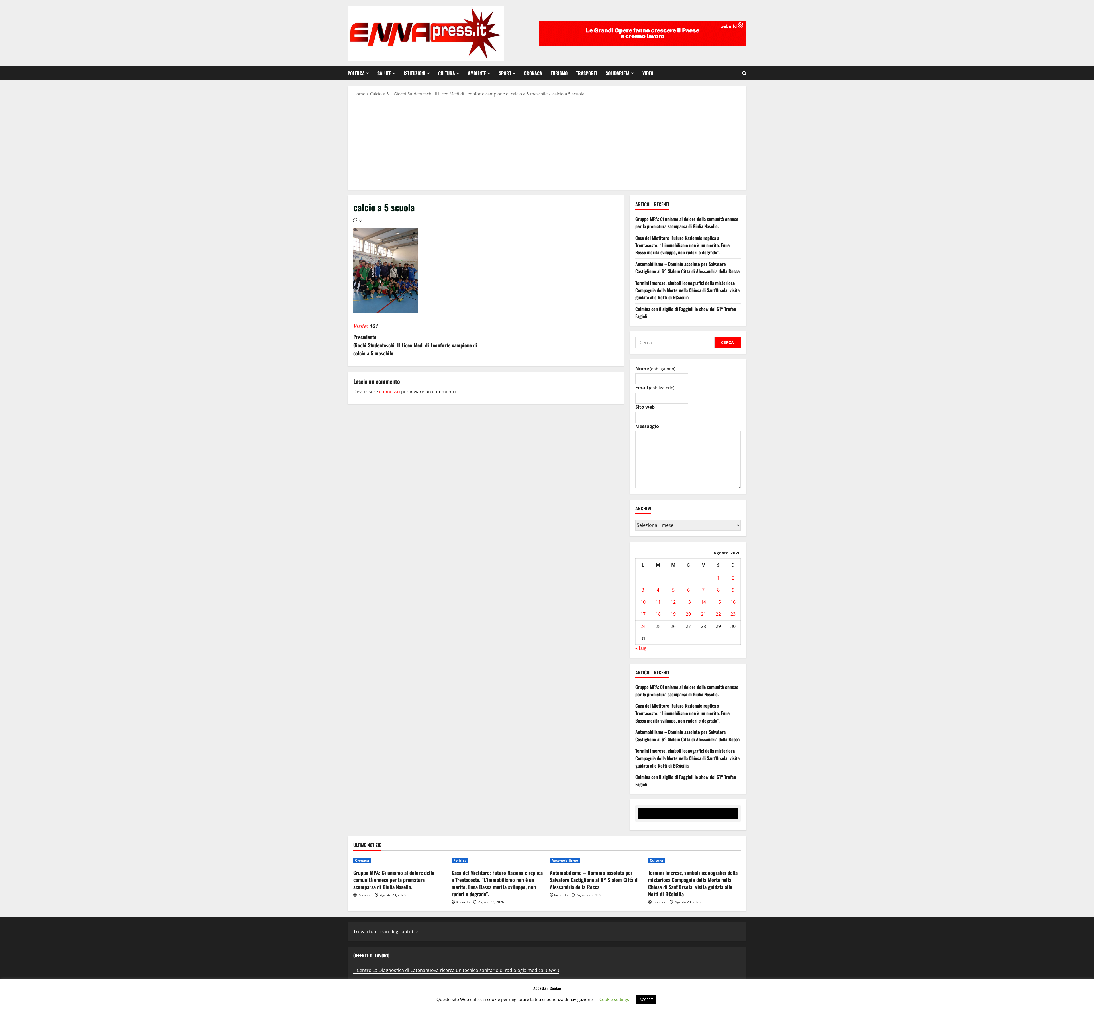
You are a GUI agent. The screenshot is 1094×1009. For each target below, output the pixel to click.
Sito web (645, 407)
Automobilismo (565, 860)
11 (658, 602)
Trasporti (586, 73)
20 (688, 614)
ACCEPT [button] (646, 999)
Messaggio (647, 426)
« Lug (640, 648)
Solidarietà (618, 73)
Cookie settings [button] (614, 999)
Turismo (559, 73)
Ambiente (477, 73)
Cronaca (533, 73)
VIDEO (647, 73)
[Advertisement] (547, 143)
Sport (505, 73)
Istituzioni (414, 73)
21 (703, 614)
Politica (356, 73)
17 (643, 614)
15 (718, 602)
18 (658, 614)
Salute (384, 73)
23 (733, 614)
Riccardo (364, 895)
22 (718, 614)
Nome (655, 368)
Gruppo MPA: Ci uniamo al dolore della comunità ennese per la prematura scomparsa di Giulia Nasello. (686, 223)
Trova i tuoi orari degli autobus (386, 931)
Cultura (446, 73)
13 (688, 602)
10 (643, 602)
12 (673, 602)
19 (673, 614)
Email (654, 387)
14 (703, 602)
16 (733, 602)
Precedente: (415, 345)
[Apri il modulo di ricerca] (744, 73)
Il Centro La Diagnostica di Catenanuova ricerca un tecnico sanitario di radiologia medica (456, 970)
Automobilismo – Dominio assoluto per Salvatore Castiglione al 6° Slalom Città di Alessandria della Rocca (687, 268)
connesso (389, 391)
